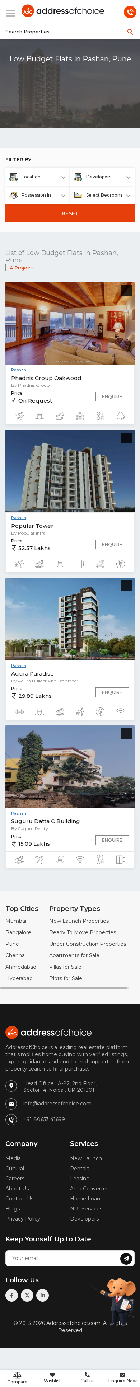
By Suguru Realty (29, 828)
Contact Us (19, 1198)
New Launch (86, 1158)
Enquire (112, 396)
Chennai (15, 955)
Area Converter (89, 1188)
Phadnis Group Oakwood (46, 378)
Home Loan (85, 1198)
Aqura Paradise (32, 673)
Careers (14, 1178)
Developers (84, 1219)
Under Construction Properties (87, 944)
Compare (17, 1381)
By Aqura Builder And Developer (44, 680)
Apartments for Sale (74, 955)
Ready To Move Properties (82, 932)
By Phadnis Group (30, 385)
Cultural (14, 1168)
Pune (12, 944)
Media (13, 1158)
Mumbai (15, 921)
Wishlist (52, 1380)
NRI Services (86, 1208)
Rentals (79, 1168)
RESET (70, 213)
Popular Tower (32, 525)
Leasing (80, 1178)
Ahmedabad (20, 967)
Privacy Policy (22, 1219)
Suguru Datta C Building (45, 821)
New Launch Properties (79, 921)
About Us (17, 1188)
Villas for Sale (65, 967)
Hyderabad (19, 978)
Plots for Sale (65, 978)
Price (17, 393)
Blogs (12, 1208)
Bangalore (18, 932)
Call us (87, 1380)
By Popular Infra (28, 533)
